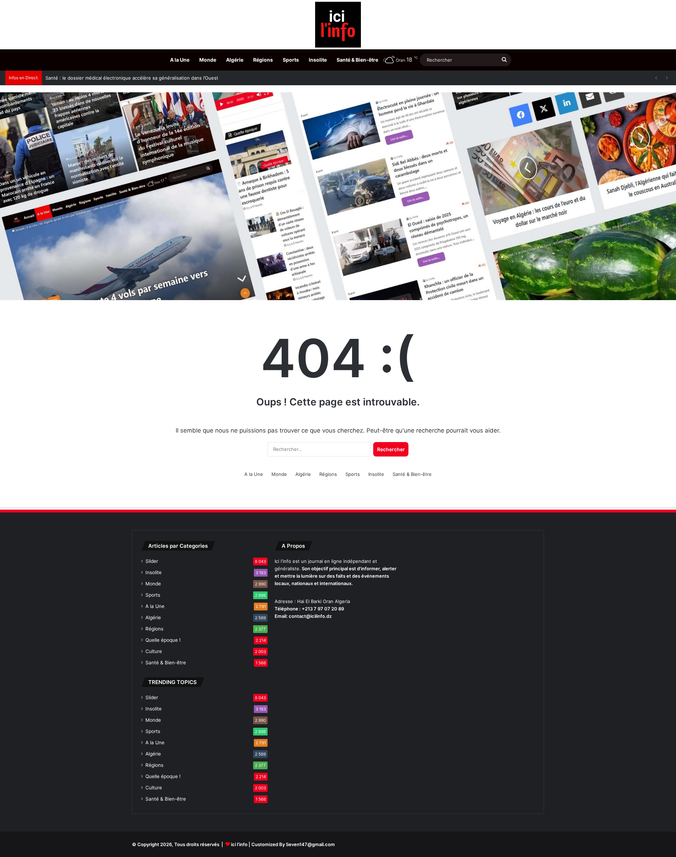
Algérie (234, 60)
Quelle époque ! (163, 640)
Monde (207, 60)
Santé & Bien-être (357, 60)
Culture (153, 651)
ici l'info (239, 844)
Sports (291, 60)
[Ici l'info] (338, 25)
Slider (151, 561)
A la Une (179, 60)
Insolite (318, 60)
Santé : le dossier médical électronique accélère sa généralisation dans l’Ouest (131, 78)
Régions (263, 60)
